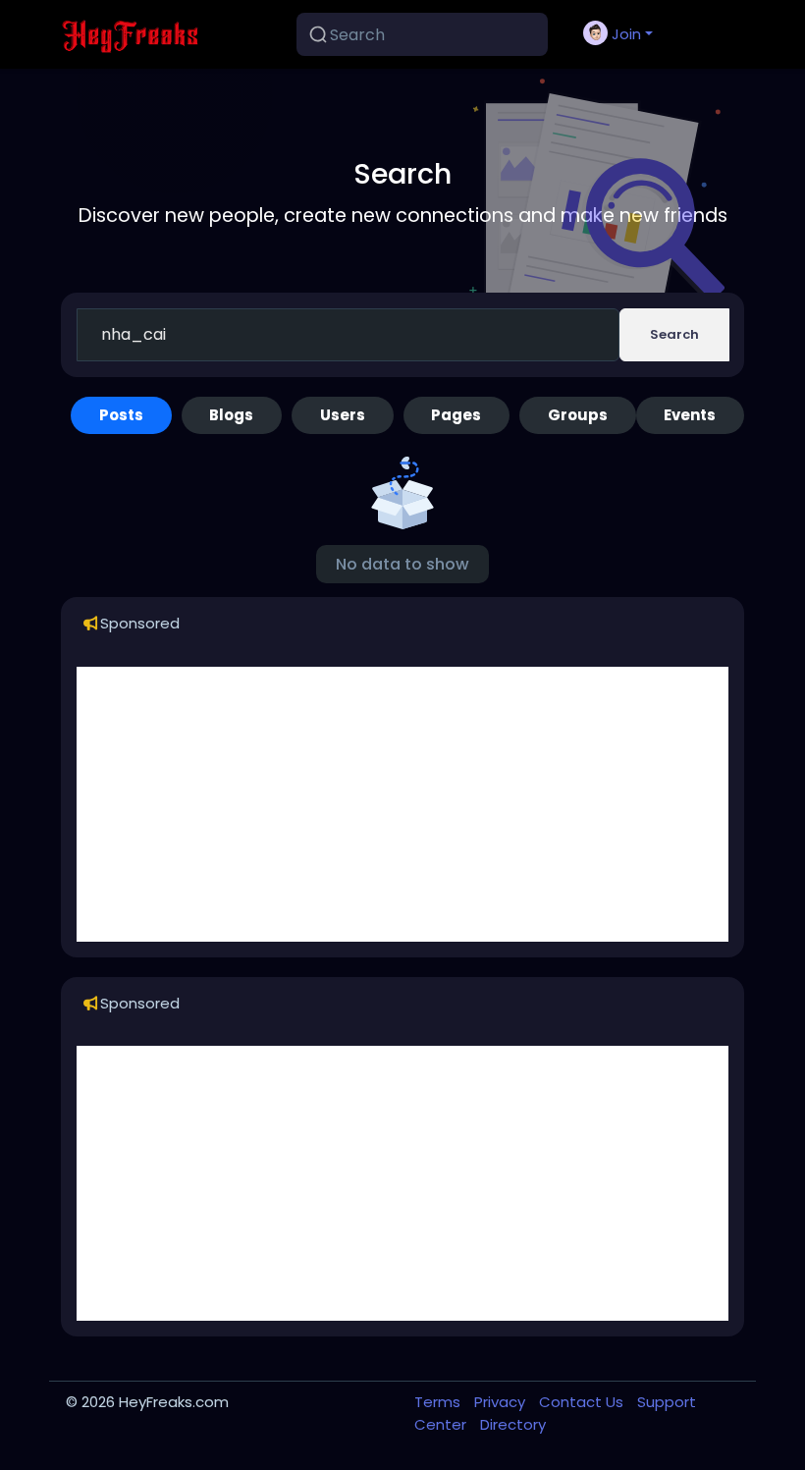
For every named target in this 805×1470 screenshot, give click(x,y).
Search (674, 334)
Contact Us (583, 1401)
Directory (513, 1424)
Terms (439, 1401)
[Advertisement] (402, 804)
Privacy (501, 1401)
